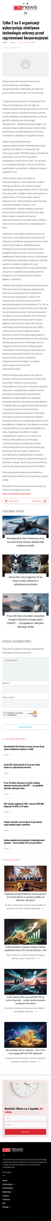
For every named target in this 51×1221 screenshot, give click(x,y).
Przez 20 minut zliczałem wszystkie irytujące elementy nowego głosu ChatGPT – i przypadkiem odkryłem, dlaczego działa (23, 785)
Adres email (8, 697)
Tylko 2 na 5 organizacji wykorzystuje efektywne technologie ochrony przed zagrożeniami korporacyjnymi (25, 30)
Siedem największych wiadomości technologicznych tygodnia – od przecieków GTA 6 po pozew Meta (24, 841)
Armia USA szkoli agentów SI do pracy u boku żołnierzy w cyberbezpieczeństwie (25, 581)
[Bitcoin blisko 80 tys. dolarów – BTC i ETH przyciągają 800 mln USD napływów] (25, 1035)
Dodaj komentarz (25, 727)
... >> (42, 908)
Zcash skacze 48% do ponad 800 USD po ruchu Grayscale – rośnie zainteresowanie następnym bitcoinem (25, 1000)
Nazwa (6, 683)
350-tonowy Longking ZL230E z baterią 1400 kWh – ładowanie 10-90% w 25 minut (24, 805)
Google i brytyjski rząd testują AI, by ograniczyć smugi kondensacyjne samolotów (23, 823)
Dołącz (25, 1132)
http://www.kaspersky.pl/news (16, 493)
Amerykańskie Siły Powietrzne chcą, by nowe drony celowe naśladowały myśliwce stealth (25, 542)
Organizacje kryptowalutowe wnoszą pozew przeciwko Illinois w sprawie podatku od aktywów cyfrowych (25, 897)
